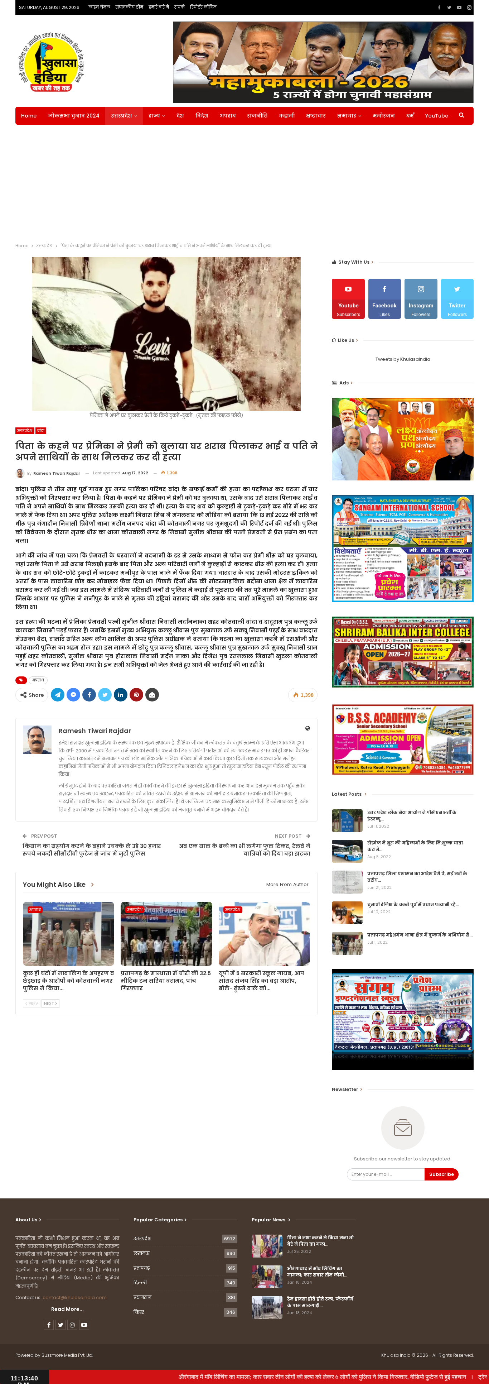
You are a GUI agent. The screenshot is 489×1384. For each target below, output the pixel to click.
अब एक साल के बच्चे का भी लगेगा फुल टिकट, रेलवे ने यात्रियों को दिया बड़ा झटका (244, 849)
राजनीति (257, 115)
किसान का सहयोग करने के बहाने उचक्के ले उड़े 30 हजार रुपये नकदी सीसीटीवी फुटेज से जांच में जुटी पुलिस (92, 849)
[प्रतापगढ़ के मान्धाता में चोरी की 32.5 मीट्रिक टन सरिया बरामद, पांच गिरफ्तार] (166, 934)
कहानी (287, 115)
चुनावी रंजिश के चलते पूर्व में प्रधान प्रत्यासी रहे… (413, 904)
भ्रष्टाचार (316, 115)
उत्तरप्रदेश (121, 115)
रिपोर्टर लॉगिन (203, 7)
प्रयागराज (142, 1297)
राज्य (154, 115)
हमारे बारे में (159, 7)
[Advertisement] (244, 185)
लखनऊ (142, 1253)
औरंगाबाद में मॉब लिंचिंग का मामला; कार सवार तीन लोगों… (317, 1271)
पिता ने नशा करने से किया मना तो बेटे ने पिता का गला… (320, 1241)
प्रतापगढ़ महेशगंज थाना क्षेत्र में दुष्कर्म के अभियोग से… (420, 935)
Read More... (67, 1309)
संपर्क (179, 7)
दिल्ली (140, 1282)
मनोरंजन (384, 115)
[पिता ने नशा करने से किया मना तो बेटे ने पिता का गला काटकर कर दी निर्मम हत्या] (267, 1246)
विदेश (201, 115)
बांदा (41, 431)
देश (180, 115)
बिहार (139, 1312)
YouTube (436, 115)
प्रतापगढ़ (142, 1268)
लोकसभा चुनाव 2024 (74, 115)
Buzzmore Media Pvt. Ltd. (67, 1355)
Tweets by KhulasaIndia (403, 359)
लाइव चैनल (99, 7)
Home (29, 115)
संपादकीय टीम (129, 7)
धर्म (410, 115)
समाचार (346, 115)
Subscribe (441, 1174)
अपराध (228, 115)
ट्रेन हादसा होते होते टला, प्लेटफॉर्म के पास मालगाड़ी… (320, 1302)
